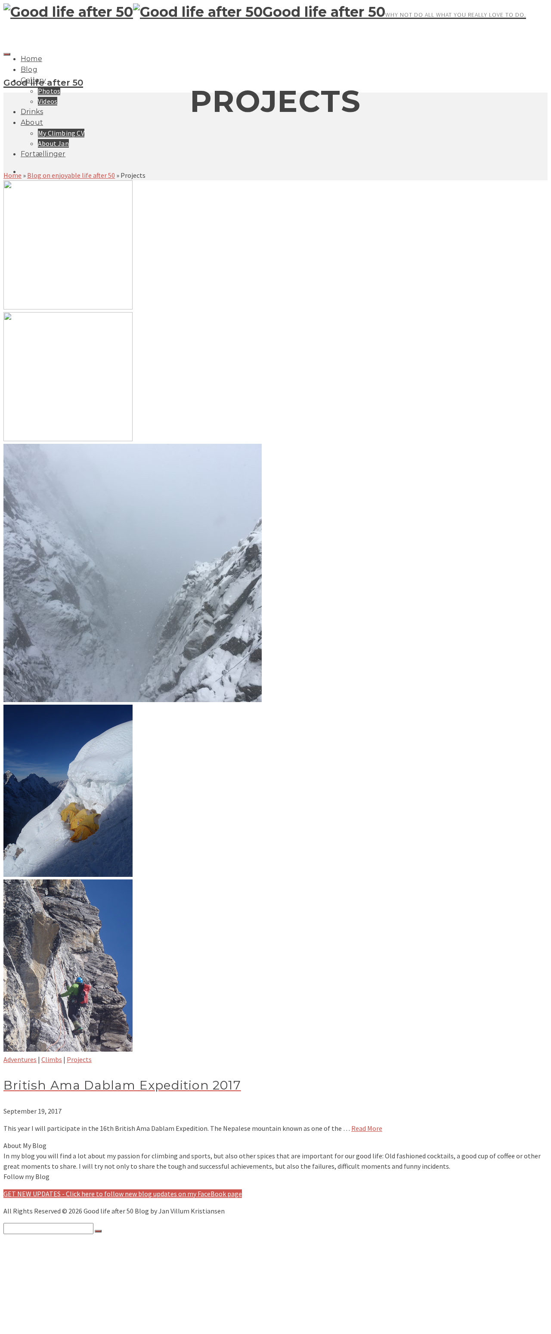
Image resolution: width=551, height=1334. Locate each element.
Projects (79, 1059)
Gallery (31, 1262)
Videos (47, 101)
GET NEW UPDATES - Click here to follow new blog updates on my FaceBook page (122, 1193)
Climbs (51, 1059)
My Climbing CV (61, 133)
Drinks (32, 112)
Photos (49, 91)
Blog (29, 69)
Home (31, 59)
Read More (366, 1128)
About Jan (53, 143)
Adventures (20, 1059)
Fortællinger (43, 154)
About (32, 122)
